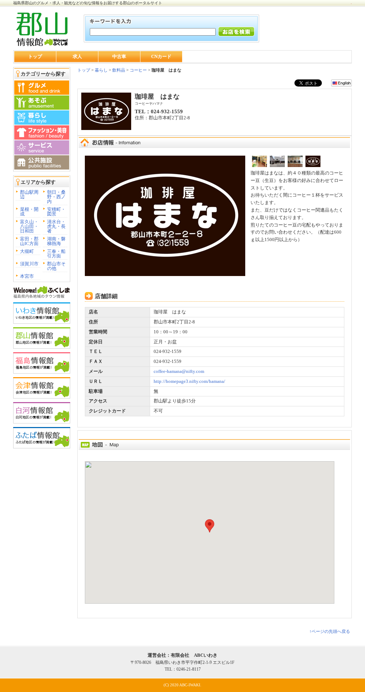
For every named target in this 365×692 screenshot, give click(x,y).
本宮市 (27, 276)
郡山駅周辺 (29, 194)
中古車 (119, 56)
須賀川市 (29, 263)
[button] (209, 525)
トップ (35, 56)
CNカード (161, 56)
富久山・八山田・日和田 (29, 226)
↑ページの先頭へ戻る (329, 631)
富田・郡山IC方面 (29, 241)
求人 (77, 56)
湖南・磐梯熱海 (56, 241)
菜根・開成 (29, 212)
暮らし (101, 70)
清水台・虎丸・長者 (56, 226)
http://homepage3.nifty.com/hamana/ (189, 381)
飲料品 (118, 70)
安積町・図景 (56, 212)
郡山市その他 (56, 266)
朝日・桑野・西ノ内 (56, 196)
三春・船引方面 (56, 254)
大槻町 (27, 251)
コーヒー (138, 70)
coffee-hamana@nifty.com (179, 371)
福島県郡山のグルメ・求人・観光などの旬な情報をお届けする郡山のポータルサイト (87, 3)
